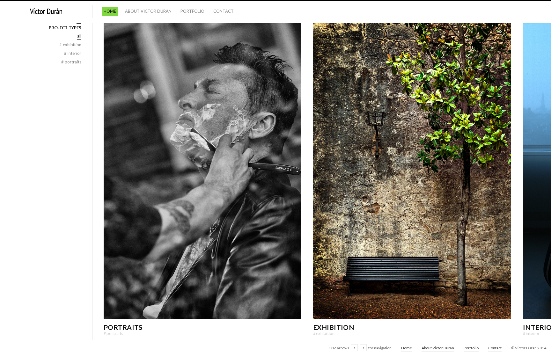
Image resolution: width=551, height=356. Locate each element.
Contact (223, 11)
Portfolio (192, 11)
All (79, 36)
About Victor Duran (148, 11)
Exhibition (333, 327)
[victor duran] (46, 12)
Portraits (123, 327)
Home (110, 11)
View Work (202, 180)
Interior (531, 333)
